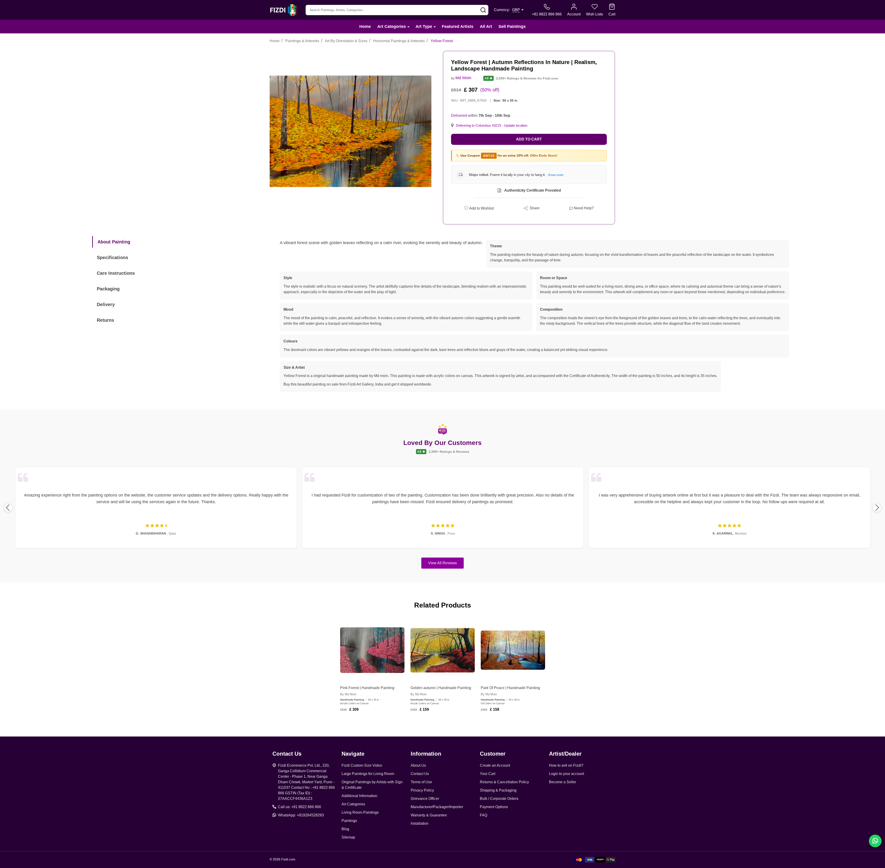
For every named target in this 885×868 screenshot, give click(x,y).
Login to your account (566, 774)
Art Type (424, 26)
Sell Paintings (512, 26)
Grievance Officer (425, 799)
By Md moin (348, 694)
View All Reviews (442, 563)
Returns (105, 320)
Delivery (106, 304)
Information (426, 754)
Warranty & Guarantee (429, 815)
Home (365, 26)
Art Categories (391, 26)
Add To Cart (377, 723)
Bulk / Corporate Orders (499, 799)
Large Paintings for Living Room (368, 774)
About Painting (113, 241)
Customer (492, 754)
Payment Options (494, 807)
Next (877, 507)
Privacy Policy (422, 790)
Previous (8, 507)
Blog (345, 829)
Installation (419, 823)
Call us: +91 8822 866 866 (299, 807)
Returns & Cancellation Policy (504, 782)
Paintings (349, 821)
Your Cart (487, 774)
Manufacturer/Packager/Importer (437, 807)
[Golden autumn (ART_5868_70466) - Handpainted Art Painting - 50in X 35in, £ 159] (442, 650)
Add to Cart (529, 139)
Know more (555, 175)
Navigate (353, 754)
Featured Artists (457, 26)
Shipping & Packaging (498, 790)
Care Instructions (116, 273)
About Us (418, 765)
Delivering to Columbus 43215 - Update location (491, 125)
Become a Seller (562, 782)
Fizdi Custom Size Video (362, 765)
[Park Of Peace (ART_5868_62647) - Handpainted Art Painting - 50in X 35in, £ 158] (513, 650)
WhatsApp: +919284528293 (301, 815)
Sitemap (348, 837)
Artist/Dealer (565, 754)
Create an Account (495, 765)
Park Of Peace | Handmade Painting (510, 688)
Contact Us (420, 774)
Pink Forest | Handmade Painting (367, 688)
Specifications (112, 257)
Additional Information (359, 796)
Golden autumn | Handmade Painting (440, 688)
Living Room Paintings (360, 812)
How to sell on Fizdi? (566, 765)
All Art (486, 26)
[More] (408, 26)
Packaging (108, 288)
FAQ (483, 815)
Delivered (459, 115)
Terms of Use (421, 782)
